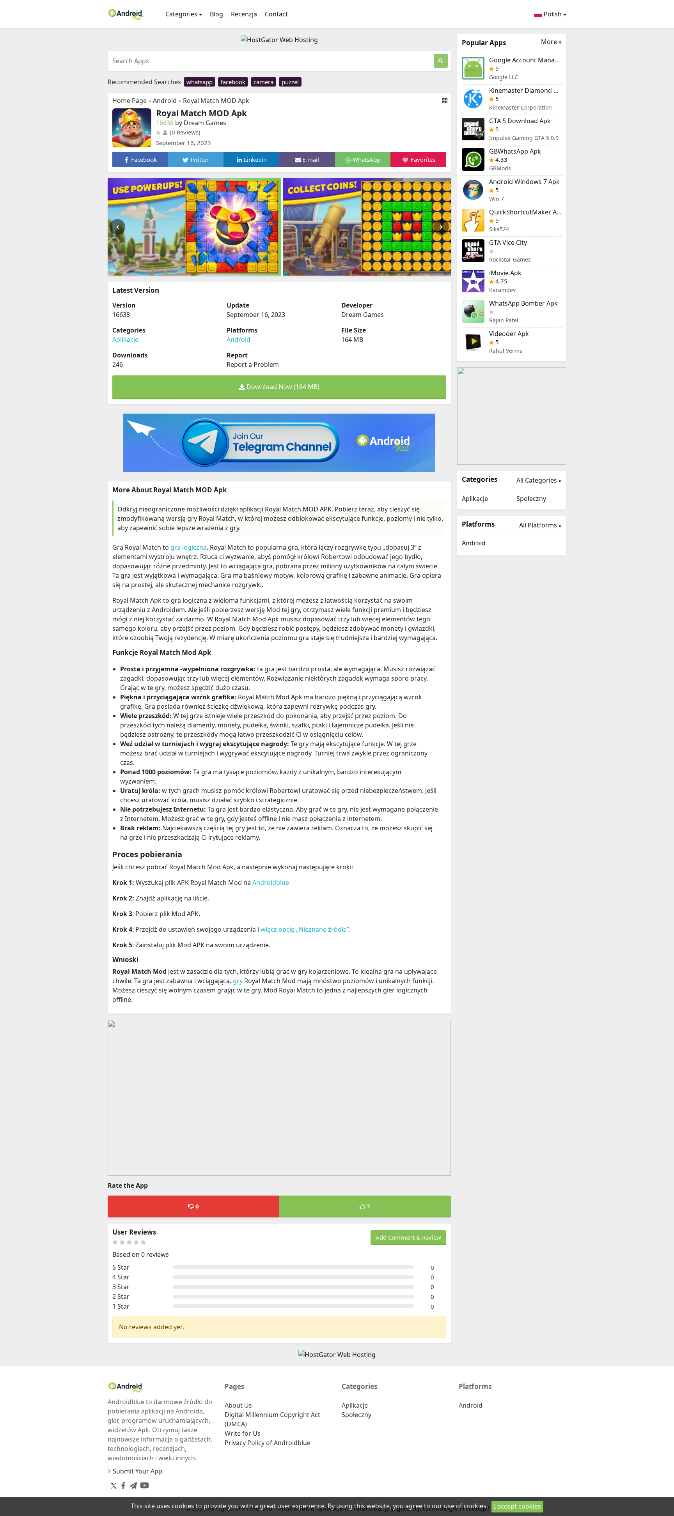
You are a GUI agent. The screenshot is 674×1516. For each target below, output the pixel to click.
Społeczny (531, 498)
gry (238, 980)
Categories (181, 14)
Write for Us (243, 1433)
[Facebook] (122, 1484)
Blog (216, 14)
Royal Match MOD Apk (216, 100)
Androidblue (270, 882)
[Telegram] (132, 1484)
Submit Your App (137, 1471)
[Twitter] (114, 1485)
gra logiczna (188, 547)
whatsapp (199, 82)
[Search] (441, 61)
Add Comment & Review (408, 1237)
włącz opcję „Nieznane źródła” (305, 929)
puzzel (290, 82)
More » (551, 42)
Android (165, 100)
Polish (552, 14)
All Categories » (539, 480)
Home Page (129, 100)
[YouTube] (143, 1484)
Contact (276, 14)
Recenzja (244, 14)
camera (263, 82)
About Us (238, 1405)
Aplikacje (125, 339)
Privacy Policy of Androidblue (267, 1442)
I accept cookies (517, 1506)
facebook (233, 82)
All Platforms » (540, 525)
